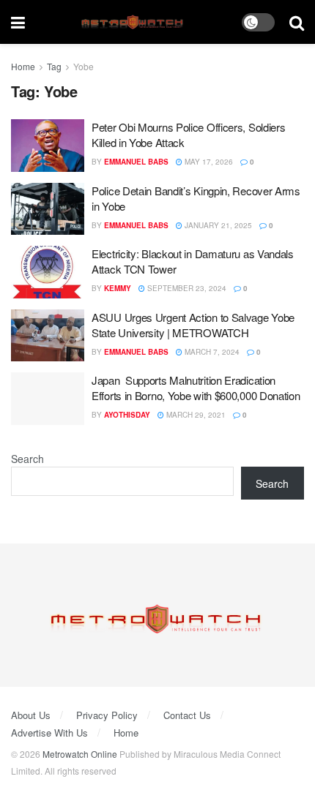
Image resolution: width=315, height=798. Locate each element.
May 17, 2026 (207, 162)
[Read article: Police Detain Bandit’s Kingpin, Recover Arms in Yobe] (47, 209)
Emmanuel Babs (136, 162)
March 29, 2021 (195, 415)
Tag (54, 66)
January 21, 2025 (217, 225)
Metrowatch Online (79, 754)
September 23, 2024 (185, 288)
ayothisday (127, 415)
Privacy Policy (107, 715)
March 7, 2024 (211, 352)
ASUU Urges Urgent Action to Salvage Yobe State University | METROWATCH (193, 324)
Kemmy (117, 288)
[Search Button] (296, 22)
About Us (31, 715)
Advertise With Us (49, 732)
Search (27, 458)
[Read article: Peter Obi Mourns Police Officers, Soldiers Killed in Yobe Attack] (47, 145)
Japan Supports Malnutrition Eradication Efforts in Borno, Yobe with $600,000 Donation (196, 387)
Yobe (83, 66)
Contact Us (187, 715)
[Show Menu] (18, 22)
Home (23, 66)
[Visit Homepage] (134, 22)
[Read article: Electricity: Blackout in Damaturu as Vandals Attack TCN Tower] (47, 272)
